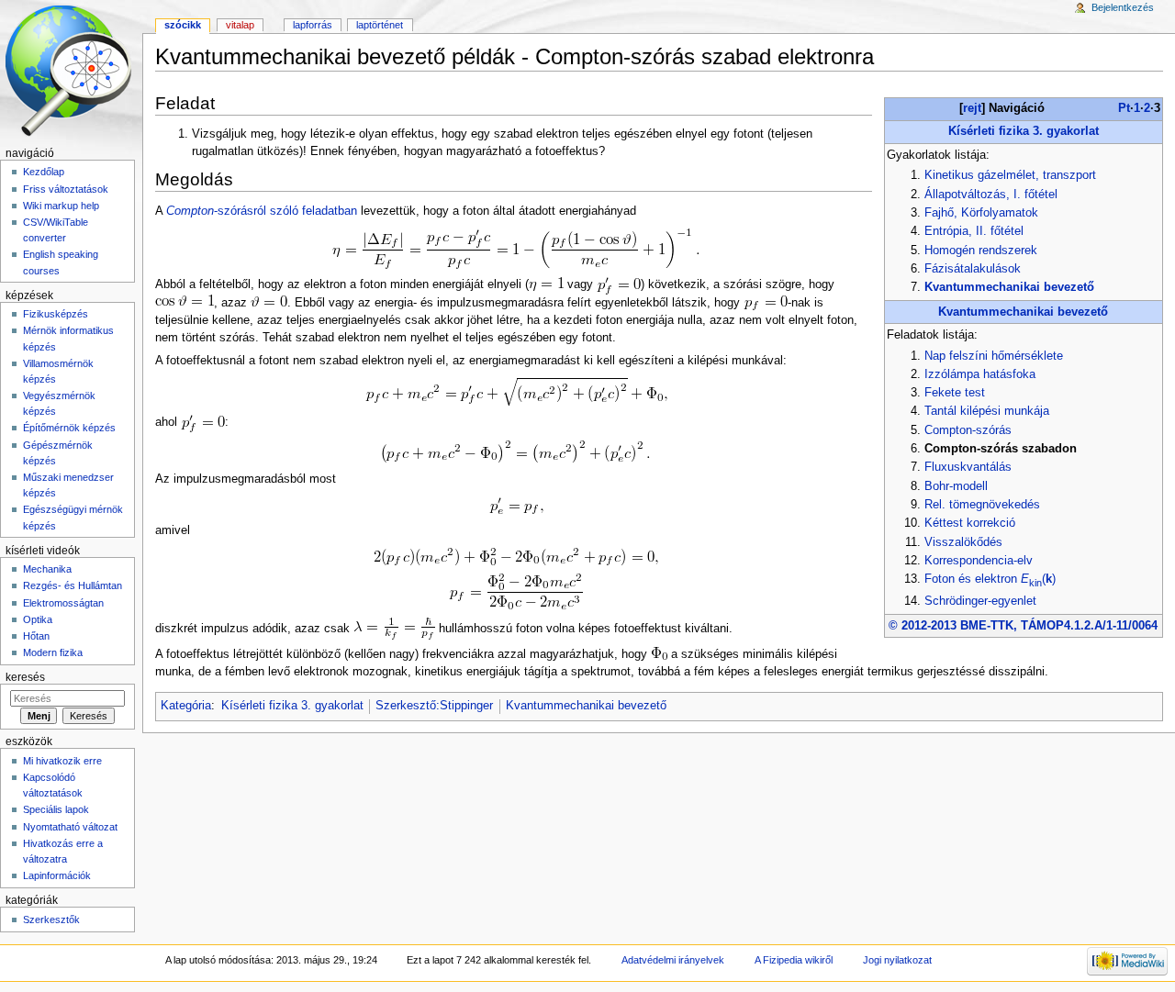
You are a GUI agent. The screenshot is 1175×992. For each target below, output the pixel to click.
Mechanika (47, 568)
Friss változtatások (65, 189)
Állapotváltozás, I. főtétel (991, 194)
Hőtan (36, 635)
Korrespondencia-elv (978, 560)
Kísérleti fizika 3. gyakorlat (1023, 131)
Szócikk (182, 24)
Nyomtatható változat (70, 826)
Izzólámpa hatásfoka (979, 374)
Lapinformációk (57, 875)
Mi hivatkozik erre (62, 760)
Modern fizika (53, 652)
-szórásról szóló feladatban (261, 211)
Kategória (186, 705)
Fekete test (954, 392)
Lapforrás (312, 24)
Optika (37, 619)
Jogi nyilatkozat (897, 959)
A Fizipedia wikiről (794, 959)
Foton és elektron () (990, 579)
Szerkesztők (51, 919)
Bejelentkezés (1122, 7)
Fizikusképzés (55, 313)
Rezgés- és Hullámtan (72, 585)
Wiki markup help (61, 205)
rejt (972, 108)
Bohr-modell (956, 486)
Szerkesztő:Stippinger (434, 705)
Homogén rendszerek (980, 250)
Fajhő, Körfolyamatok (981, 212)
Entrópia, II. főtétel (974, 231)
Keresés (25, 677)
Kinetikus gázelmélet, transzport (1010, 175)
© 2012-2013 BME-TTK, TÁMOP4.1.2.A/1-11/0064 (1023, 625)
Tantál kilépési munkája (986, 411)
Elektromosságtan (63, 602)
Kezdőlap (43, 171)
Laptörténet (379, 24)
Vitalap (240, 24)
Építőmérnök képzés (69, 427)
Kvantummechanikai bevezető (1009, 287)
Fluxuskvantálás (968, 467)
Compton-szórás (968, 430)
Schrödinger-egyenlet (980, 601)
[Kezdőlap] (71, 71)
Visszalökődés (963, 542)
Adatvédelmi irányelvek (672, 959)
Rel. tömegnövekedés (982, 504)
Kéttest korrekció (969, 523)
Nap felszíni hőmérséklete (993, 356)
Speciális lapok (56, 809)
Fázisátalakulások (972, 268)
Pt (1124, 108)
